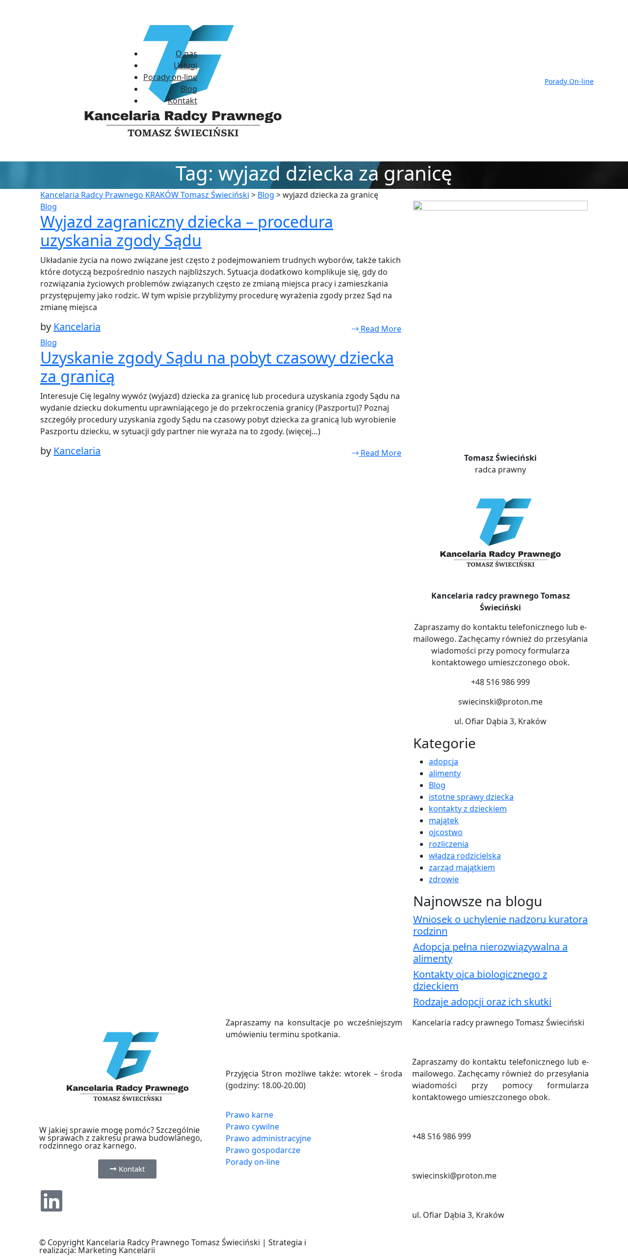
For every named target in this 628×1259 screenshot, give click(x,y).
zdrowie (444, 879)
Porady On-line (569, 81)
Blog (189, 88)
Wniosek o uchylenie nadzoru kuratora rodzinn (500, 925)
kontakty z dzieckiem (468, 808)
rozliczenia (449, 844)
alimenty (445, 773)
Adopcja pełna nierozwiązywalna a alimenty (490, 952)
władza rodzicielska (465, 855)
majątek (444, 820)
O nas (186, 53)
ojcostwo (446, 832)
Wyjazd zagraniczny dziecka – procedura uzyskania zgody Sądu (186, 231)
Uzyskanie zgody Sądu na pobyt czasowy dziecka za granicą (217, 367)
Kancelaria (77, 326)
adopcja (443, 761)
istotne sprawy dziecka (471, 796)
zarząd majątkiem (462, 867)
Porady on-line (170, 77)
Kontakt (182, 100)
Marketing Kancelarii (116, 1250)
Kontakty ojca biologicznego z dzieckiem (480, 980)
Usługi (185, 65)
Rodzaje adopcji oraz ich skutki (482, 1001)
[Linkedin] (51, 1200)
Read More (380, 328)
